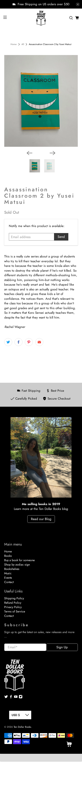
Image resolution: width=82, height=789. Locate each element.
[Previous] (29, 153)
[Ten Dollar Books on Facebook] (11, 697)
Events (8, 578)
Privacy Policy (13, 607)
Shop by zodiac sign (17, 564)
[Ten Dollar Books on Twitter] (6, 697)
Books (8, 556)
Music (8, 573)
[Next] (52, 153)
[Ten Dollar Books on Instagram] (20, 697)
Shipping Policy (14, 598)
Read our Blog (41, 519)
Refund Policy (12, 603)
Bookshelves (11, 569)
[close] (78, 4)
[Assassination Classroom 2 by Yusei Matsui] (41, 101)
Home (14, 44)
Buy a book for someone (19, 560)
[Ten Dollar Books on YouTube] (16, 697)
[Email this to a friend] (39, 342)
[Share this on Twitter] (8, 342)
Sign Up (62, 647)
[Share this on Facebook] (18, 342)
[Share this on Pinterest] (29, 342)
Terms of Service (14, 611)
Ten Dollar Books (22, 727)
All (22, 44)
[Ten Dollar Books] (41, 18)
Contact (9, 582)
